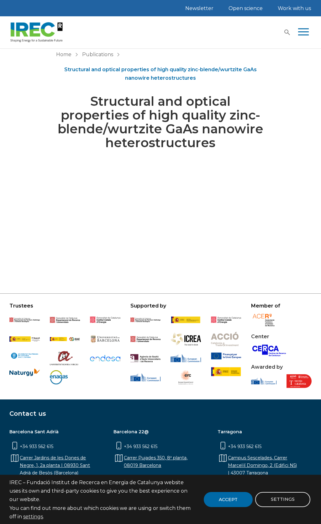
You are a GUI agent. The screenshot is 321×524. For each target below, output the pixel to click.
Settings (283, 499)
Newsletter (199, 8)
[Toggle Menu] (303, 32)
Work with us (294, 8)
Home (63, 54)
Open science (246, 8)
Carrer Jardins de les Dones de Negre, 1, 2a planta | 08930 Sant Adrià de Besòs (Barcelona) (55, 465)
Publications (97, 54)
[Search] (287, 32)
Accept (228, 499)
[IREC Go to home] (36, 32)
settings (33, 517)
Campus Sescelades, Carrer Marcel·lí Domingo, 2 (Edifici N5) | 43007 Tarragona (262, 465)
